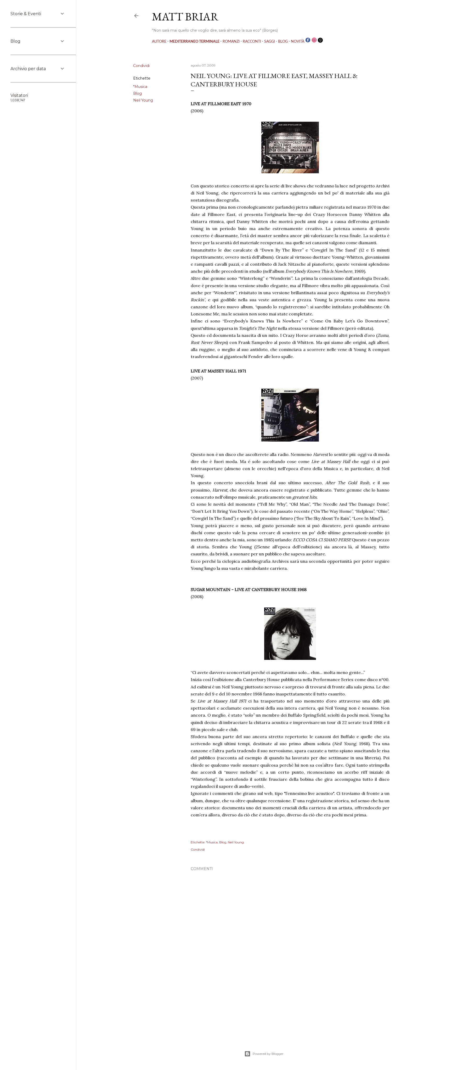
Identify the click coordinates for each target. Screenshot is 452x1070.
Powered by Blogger (268, 1054)
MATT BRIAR (185, 16)
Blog (137, 93)
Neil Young (143, 100)
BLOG (283, 41)
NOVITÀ (297, 41)
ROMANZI (231, 41)
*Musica (140, 86)
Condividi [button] (141, 65)
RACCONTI (252, 41)
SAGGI (269, 41)
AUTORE (159, 41)
